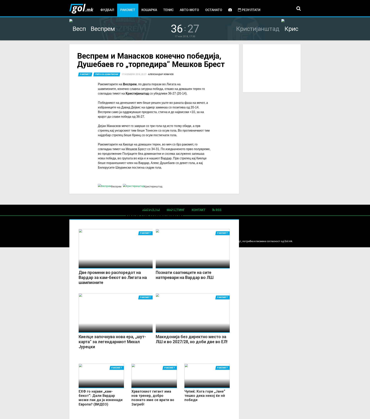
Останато (213, 10)
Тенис (168, 10)
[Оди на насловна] (81, 8)
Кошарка (149, 10)
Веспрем (130, 84)
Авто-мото (189, 10)
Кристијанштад (137, 93)
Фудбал (107, 10)
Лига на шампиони (107, 74)
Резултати (250, 10)
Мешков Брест (136, 149)
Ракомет (127, 10)
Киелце (128, 144)
